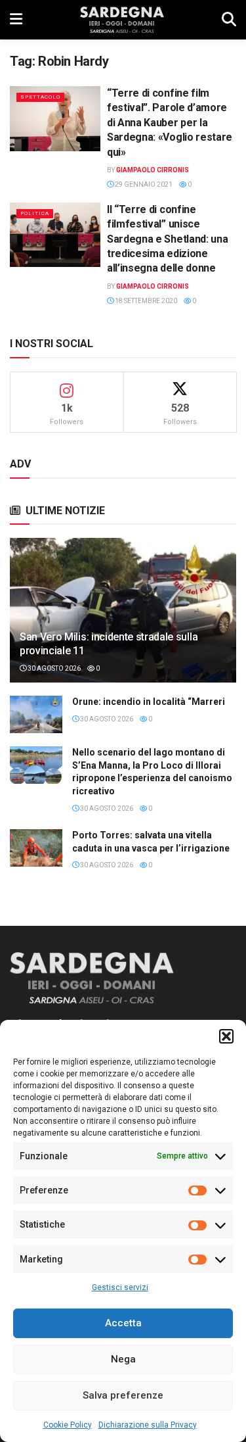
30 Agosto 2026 (53, 668)
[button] (226, 1036)
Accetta (123, 1323)
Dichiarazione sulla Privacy (147, 1425)
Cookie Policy (67, 1425)
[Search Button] (229, 19)
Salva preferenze (123, 1395)
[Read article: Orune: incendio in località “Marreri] (36, 714)
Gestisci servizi (120, 1287)
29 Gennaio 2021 (143, 184)
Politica (34, 213)
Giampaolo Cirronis (152, 170)
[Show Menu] (16, 19)
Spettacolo (40, 97)
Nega (123, 1359)
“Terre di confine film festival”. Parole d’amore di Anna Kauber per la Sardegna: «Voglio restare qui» (169, 122)
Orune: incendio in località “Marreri (148, 701)
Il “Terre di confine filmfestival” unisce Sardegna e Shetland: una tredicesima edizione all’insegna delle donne (167, 239)
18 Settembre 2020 (145, 300)
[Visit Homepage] (121, 20)
